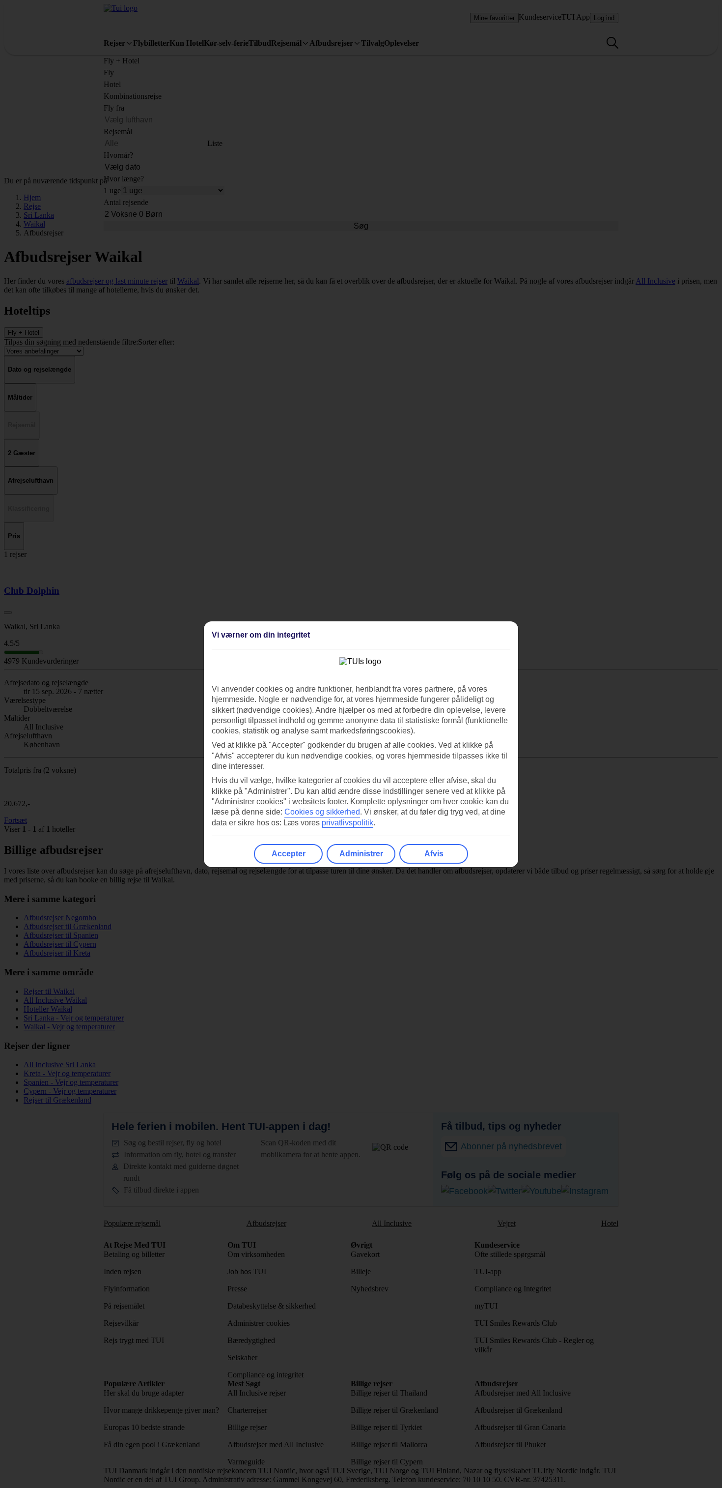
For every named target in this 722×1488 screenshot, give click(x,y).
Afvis (434, 853)
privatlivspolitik (347, 822)
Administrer (361, 853)
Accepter (288, 853)
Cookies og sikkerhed (322, 812)
